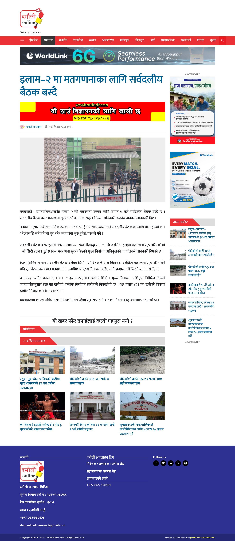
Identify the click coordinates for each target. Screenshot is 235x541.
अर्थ (152, 40)
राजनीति (78, 40)
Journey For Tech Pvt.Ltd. (202, 537)
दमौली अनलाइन (34, 127)
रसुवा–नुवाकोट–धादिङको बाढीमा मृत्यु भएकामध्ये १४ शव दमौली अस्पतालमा (40, 383)
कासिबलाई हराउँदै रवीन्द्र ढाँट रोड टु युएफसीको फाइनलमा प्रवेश (41, 427)
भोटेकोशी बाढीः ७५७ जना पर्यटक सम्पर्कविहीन (89, 381)
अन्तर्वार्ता (186, 40)
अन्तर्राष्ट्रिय (108, 40)
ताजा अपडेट (180, 222)
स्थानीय (63, 40)
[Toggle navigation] (22, 40)
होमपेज (33, 40)
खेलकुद (139, 40)
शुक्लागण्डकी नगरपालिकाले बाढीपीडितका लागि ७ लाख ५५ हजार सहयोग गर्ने (142, 429)
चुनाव (213, 40)
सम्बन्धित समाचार (34, 341)
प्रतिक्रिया (29, 329)
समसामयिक (168, 40)
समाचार (48, 40)
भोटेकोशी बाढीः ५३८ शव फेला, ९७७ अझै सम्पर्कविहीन (141, 381)
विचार (200, 40)
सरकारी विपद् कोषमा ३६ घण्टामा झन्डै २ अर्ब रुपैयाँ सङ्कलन (92, 427)
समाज (92, 40)
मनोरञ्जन (124, 40)
